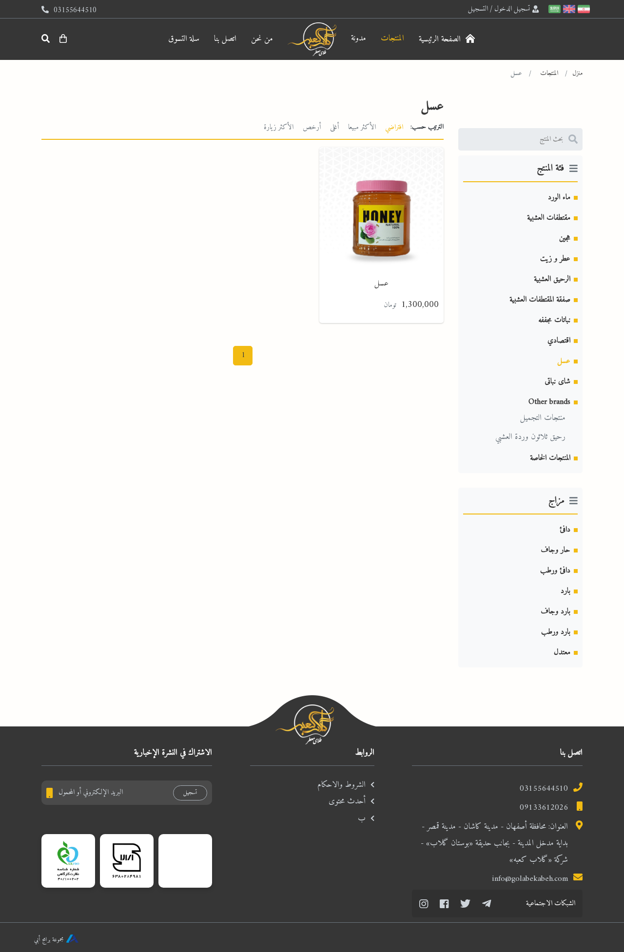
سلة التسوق (183, 39)
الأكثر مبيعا (362, 127)
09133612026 (544, 807)
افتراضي (394, 127)
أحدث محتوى (347, 801)
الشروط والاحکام (341, 785)
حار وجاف (555, 550)
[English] (568, 9)
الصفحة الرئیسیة (441, 39)
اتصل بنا (225, 39)
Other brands (549, 402)
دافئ (565, 529)
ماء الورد (559, 197)
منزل (577, 73)
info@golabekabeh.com (530, 879)
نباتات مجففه (554, 320)
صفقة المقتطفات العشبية (539, 299)
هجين (564, 238)
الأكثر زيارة (278, 127)
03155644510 (544, 788)
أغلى (334, 127)
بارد (565, 591)
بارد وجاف (555, 611)
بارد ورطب (555, 632)
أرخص (312, 127)
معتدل (562, 652)
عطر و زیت (555, 259)
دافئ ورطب (555, 570)
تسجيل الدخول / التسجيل (499, 8)
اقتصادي (558, 340)
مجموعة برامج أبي (49, 939)
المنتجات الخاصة (550, 458)
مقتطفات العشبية (548, 218)
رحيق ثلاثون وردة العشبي (530, 437)
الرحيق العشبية (552, 279)
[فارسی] (582, 9)
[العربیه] (553, 9)
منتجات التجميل (543, 418)
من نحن (262, 39)
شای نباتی (557, 381)
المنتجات (392, 38)
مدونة (358, 38)
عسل (563, 361)
